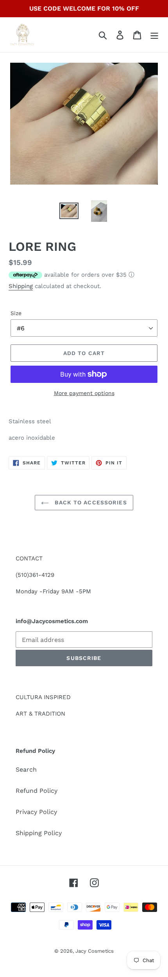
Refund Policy (36, 790)
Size (16, 313)
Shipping (21, 286)
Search (26, 769)
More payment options (84, 393)
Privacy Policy (36, 812)
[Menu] (154, 35)
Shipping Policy (39, 833)
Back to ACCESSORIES (90, 502)
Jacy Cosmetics (94, 951)
